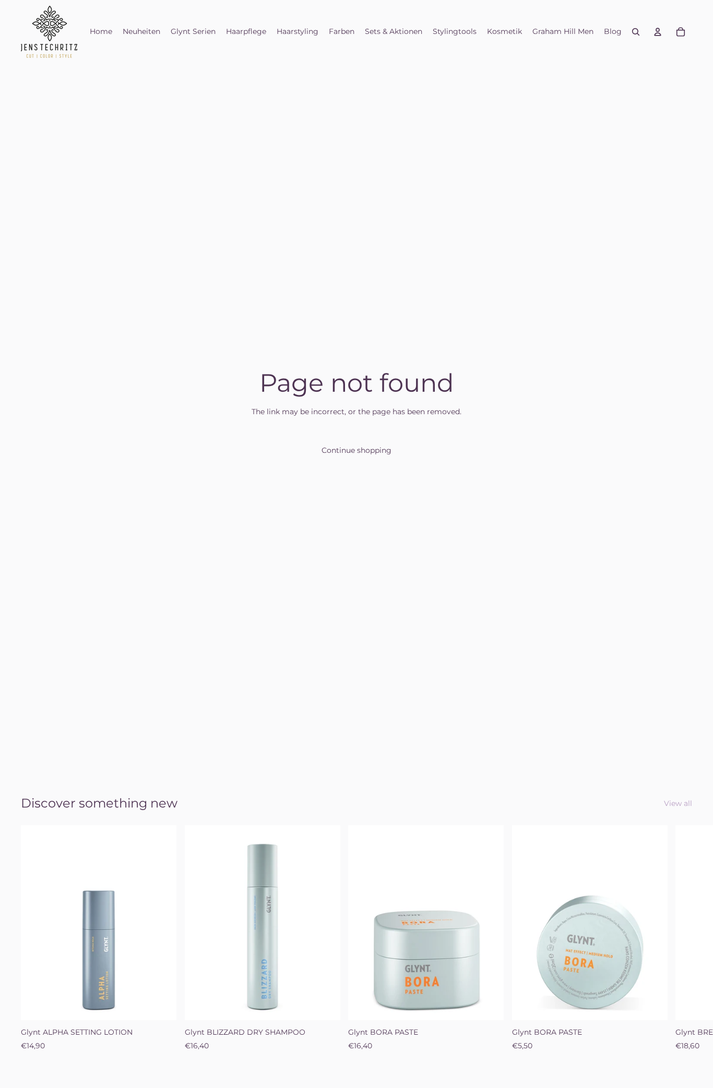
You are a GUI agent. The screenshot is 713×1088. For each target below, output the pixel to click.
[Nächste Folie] (680, 938)
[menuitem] (101, 31)
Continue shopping (356, 450)
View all (678, 803)
